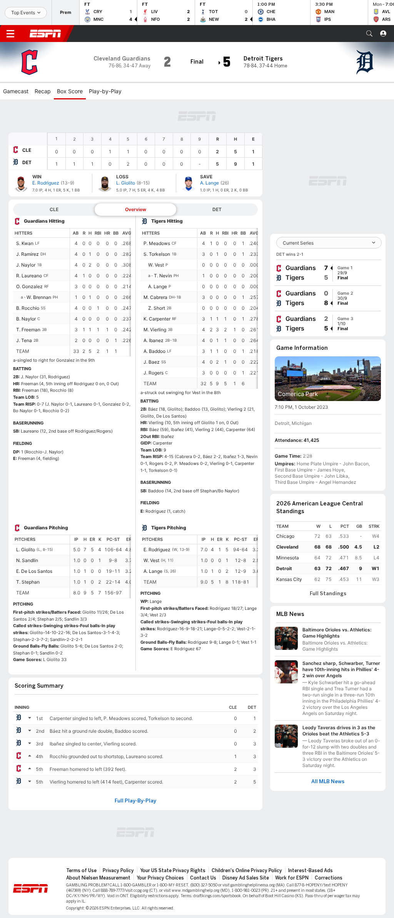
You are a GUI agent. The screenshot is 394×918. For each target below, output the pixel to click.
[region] (154, 151)
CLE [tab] (54, 209)
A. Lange (157, 286)
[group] (328, 272)
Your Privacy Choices (160, 878)
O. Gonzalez (29, 286)
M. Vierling (155, 329)
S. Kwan (24, 243)
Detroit (284, 568)
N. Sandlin (27, 560)
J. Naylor (25, 265)
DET (27, 162)
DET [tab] (217, 209)
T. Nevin (163, 276)
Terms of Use (81, 870)
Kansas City (289, 579)
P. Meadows (157, 243)
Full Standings (328, 593)
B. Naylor (26, 319)
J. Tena (24, 340)
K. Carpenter (157, 319)
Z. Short (156, 308)
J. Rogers (154, 373)
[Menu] (10, 33)
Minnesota (287, 558)
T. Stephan (28, 582)
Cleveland (287, 547)
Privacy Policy (118, 870)
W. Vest (156, 265)
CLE (26, 150)
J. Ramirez (27, 254)
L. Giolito (25, 549)
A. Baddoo (154, 351)
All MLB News (327, 781)
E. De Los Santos (34, 571)
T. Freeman (28, 329)
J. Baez (152, 362)
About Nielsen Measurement (98, 878)
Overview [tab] (135, 209)
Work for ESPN (292, 878)
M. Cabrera (155, 297)
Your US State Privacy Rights (172, 870)
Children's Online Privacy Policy (247, 870)
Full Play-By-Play (135, 801)
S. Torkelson (157, 254)
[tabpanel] (135, 443)
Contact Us (203, 878)
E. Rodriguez (157, 549)
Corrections (328, 878)
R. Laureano (29, 276)
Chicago (285, 536)
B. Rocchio (27, 308)
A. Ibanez (154, 340)
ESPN (45, 33)
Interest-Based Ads (310, 870)
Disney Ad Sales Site (245, 878)
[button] (369, 33)
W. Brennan (39, 297)
